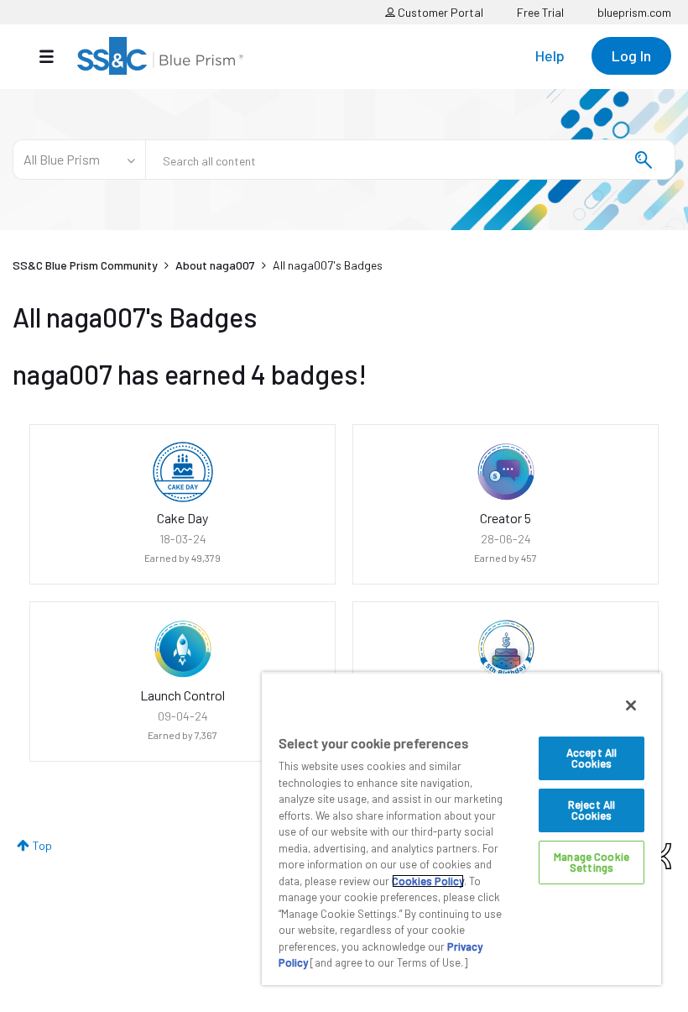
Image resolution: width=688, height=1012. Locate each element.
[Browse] (55, 56)
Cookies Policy (428, 881)
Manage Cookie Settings (591, 862)
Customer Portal (439, 12)
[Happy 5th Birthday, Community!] (506, 649)
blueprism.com (634, 12)
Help (550, 55)
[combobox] (410, 159)
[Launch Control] (183, 649)
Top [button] (42, 845)
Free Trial (540, 12)
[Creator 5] (506, 472)
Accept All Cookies (591, 758)
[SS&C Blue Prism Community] (160, 56)
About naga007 (215, 265)
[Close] (630, 705)
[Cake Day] (183, 472)
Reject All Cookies (591, 810)
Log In (631, 55)
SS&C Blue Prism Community (85, 265)
